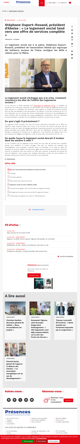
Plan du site (59, 420)
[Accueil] (23, 2)
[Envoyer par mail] (72, 54)
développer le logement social (44, 105)
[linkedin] (72, 33)
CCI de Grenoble (12, 431)
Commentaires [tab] (38, 210)
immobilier (8, 39)
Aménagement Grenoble (16, 11)
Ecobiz (9, 433)
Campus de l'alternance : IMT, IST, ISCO (40, 432)
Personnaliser (54, 441)
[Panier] (69, 3)
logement (16, 39)
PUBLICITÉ (63, 3)
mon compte (52, 3)
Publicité (9, 422)
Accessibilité (10, 423)
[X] (72, 26)
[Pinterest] (26, 400)
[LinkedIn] (9, 400)
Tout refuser (41, 441)
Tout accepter (28, 441)
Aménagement (10, 20)
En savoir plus (41, 438)
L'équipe (9, 420)
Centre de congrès (62, 433)
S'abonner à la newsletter (39, 418)
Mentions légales (61, 418)
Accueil (4, 11)
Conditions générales (62, 422)
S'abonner (68, 400)
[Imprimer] (72, 58)
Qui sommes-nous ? (13, 418)
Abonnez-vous (34, 275)
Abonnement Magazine (38, 420)
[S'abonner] (47, 400)
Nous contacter (36, 422)
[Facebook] (72, 30)
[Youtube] (32, 400)
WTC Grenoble (60, 431)
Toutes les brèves (66, 256)
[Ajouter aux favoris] (72, 51)
